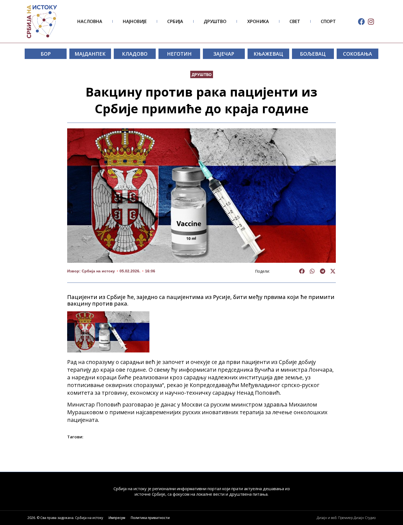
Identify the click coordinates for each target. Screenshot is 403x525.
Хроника (258, 21)
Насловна (89, 21)
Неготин (179, 53)
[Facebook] (361, 21)
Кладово (134, 53)
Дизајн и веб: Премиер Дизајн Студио (346, 517)
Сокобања (357, 53)
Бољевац (313, 53)
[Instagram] (371, 21)
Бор (46, 53)
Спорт (328, 21)
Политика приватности (150, 517)
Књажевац (268, 53)
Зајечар (223, 53)
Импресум (117, 517)
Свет (295, 21)
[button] (302, 271)
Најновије (135, 21)
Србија (175, 21)
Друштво (215, 21)
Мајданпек (90, 53)
